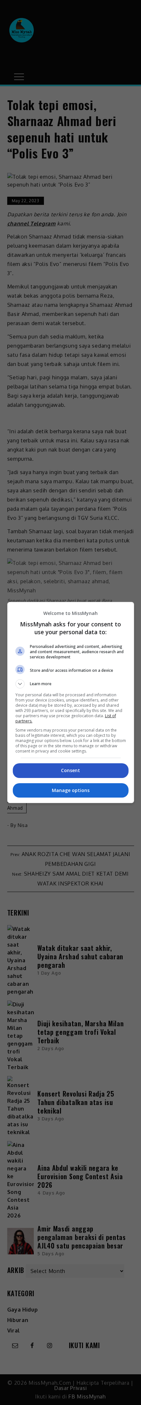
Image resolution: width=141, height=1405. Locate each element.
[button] (70, 683)
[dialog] (70, 702)
